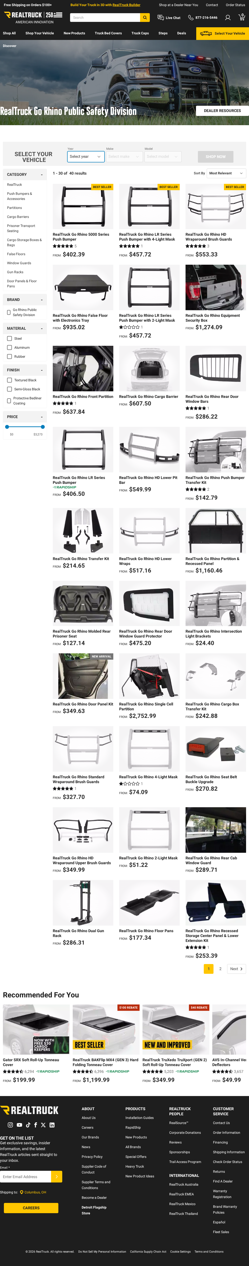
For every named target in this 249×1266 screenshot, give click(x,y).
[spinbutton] (11, 434)
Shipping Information (229, 1152)
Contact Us (221, 1123)
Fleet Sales (221, 1232)
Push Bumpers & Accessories (19, 196)
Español (219, 1222)
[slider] (7, 427)
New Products (74, 33)
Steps (163, 33)
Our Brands (90, 1137)
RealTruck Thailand (183, 1214)
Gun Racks (15, 272)
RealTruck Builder (126, 5)
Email (5, 1167)
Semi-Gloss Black (27, 389)
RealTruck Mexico (182, 1204)
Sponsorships (179, 1152)
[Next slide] (241, 1044)
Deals (181, 33)
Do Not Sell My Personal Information (102, 1251)
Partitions (14, 208)
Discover (9, 46)
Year (70, 148)
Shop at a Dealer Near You (178, 5)
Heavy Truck (134, 1166)
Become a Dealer (94, 1198)
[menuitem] (9, 33)
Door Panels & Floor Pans (22, 283)
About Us (89, 1118)
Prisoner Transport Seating (21, 228)
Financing (220, 1142)
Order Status (235, 5)
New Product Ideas (139, 1176)
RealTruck (14, 185)
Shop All (9, 33)
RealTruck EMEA (181, 1194)
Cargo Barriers (18, 217)
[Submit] (56, 1176)
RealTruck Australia (183, 1184)
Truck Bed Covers (108, 33)
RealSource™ (178, 1123)
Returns (219, 1171)
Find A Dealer (223, 1181)
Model (149, 148)
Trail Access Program (185, 1162)
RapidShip (133, 1127)
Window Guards (19, 263)
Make (109, 148)
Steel (18, 338)
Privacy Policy (92, 1157)
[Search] (145, 17)
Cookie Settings (180, 1251)
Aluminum (22, 347)
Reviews (175, 1142)
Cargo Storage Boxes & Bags (24, 242)
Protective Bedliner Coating (27, 400)
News (86, 1147)
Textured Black (25, 380)
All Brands (133, 1147)
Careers (87, 1127)
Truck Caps (140, 33)
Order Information (226, 1133)
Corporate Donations (185, 1133)
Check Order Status (227, 1162)
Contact (212, 5)
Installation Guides (139, 1118)
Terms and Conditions (209, 1251)
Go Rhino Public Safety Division (25, 312)
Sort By (199, 173)
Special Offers (135, 1157)
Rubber (19, 356)
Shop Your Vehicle (40, 33)
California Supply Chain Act (148, 1251)
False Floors (16, 254)
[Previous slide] (8, 1044)
